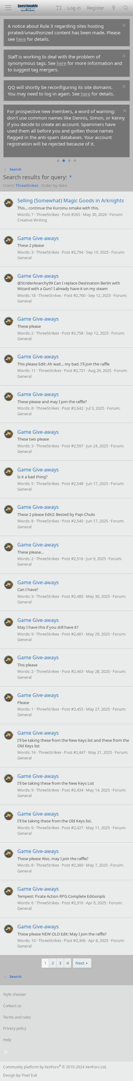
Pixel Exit (29, 1075)
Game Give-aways (38, 238)
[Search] (126, 8)
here (21, 39)
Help (7, 1039)
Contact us (12, 1005)
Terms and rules (17, 1017)
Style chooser (14, 994)
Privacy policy (14, 1028)
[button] (58, 8)
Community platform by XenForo (55, 1067)
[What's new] (113, 8)
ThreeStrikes (26, 185)
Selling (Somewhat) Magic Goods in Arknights (70, 200)
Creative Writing (32, 220)
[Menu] (8, 8)
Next (79, 963)
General (24, 257)
